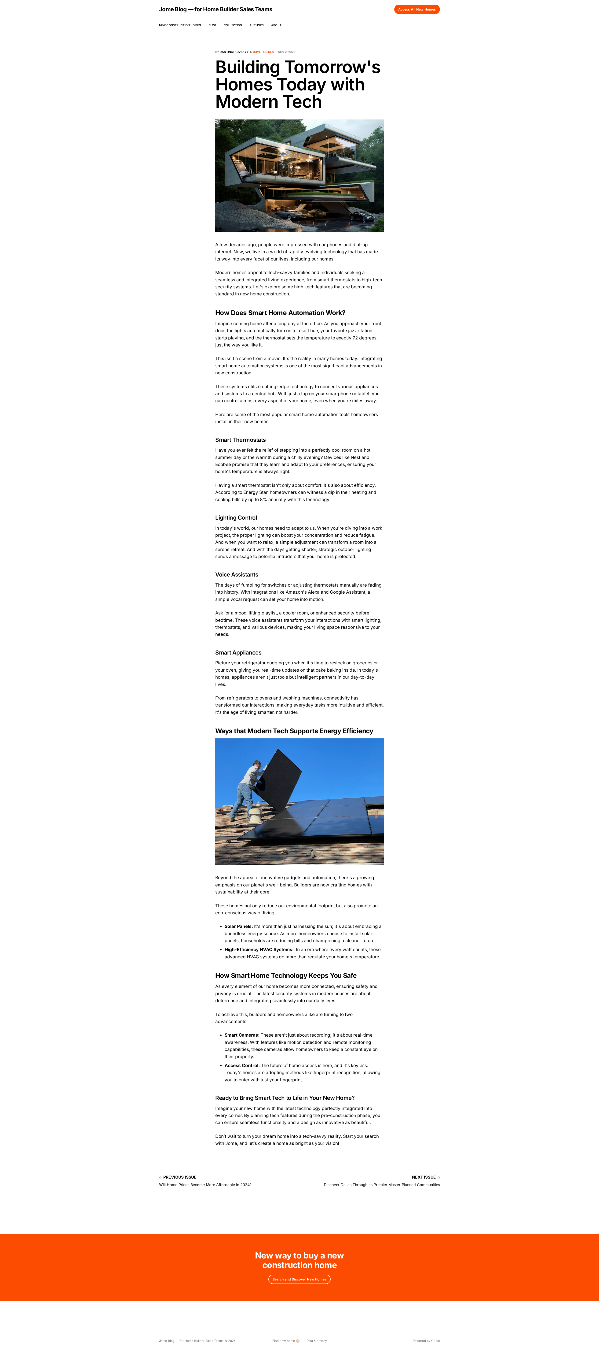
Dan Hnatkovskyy (234, 52)
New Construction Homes (180, 25)
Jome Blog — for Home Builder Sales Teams (215, 9)
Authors (256, 25)
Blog (212, 25)
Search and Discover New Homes (299, 1279)
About (276, 25)
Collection (233, 25)
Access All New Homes (417, 9)
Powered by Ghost (426, 1341)
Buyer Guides (263, 52)
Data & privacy (317, 1341)
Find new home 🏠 (286, 1341)
